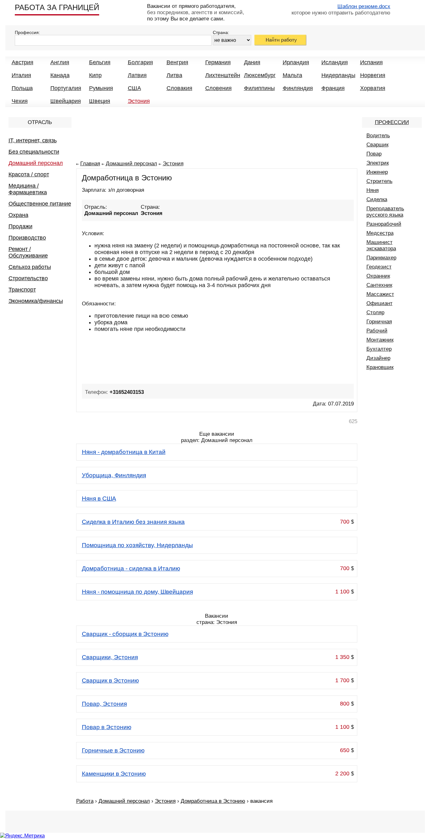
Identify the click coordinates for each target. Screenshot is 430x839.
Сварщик (377, 145)
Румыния (101, 88)
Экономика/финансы (35, 301)
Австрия (22, 62)
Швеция (99, 101)
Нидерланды (338, 75)
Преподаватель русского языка (385, 212)
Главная (90, 164)
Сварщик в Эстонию (110, 680)
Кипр (95, 75)
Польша (22, 88)
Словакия (179, 88)
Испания (371, 62)
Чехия (20, 101)
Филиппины (259, 88)
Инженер (377, 172)
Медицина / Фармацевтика (27, 189)
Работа (84, 801)
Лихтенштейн (222, 75)
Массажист (380, 294)
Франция (333, 88)
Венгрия (177, 62)
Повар (374, 154)
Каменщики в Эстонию (114, 773)
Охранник (378, 276)
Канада (60, 75)
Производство (27, 238)
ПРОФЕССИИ (392, 122)
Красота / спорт (28, 174)
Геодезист (379, 267)
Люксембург (260, 75)
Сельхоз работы (29, 267)
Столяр (375, 312)
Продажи (20, 226)
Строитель (379, 181)
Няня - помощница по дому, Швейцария (137, 591)
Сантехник (379, 285)
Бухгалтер (379, 349)
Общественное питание (39, 204)
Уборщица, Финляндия (114, 475)
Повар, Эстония (104, 703)
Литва (174, 75)
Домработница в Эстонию (213, 801)
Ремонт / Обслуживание (28, 252)
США (134, 88)
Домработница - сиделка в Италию (131, 568)
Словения (218, 88)
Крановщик (379, 367)
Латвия (137, 75)
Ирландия (296, 62)
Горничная (379, 322)
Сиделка (376, 199)
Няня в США (99, 498)
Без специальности (33, 152)
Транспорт (22, 289)
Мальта (292, 75)
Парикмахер (381, 258)
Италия (21, 75)
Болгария (140, 62)
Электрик (377, 163)
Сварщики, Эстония (110, 657)
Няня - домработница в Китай (124, 452)
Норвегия (372, 75)
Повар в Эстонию (106, 727)
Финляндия (298, 88)
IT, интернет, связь (32, 140)
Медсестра (379, 233)
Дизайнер (378, 358)
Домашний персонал (35, 163)
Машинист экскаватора (381, 245)
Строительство (28, 278)
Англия (59, 62)
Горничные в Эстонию (113, 750)
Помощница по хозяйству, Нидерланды (137, 545)
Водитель (378, 136)
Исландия (334, 62)
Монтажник (379, 340)
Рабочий (377, 331)
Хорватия (372, 88)
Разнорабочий (383, 224)
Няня (372, 190)
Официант (379, 303)
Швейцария (65, 101)
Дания (252, 62)
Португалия (65, 88)
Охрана (18, 215)
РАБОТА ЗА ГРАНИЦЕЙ (57, 7)
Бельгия (99, 62)
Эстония (139, 101)
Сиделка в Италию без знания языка (133, 522)
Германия (218, 62)
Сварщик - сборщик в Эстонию (125, 634)
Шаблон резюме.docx (363, 6)
